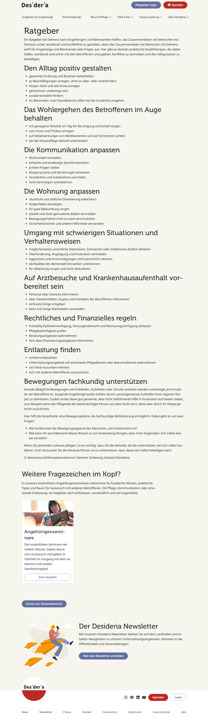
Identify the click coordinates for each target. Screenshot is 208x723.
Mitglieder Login (146, 5)
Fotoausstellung (149, 17)
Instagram (126, 697)
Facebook (132, 697)
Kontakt (86, 712)
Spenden (158, 697)
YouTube (144, 697)
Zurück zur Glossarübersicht (44, 604)
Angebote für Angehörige (37, 17)
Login (178, 697)
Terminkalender (71, 17)
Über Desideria (177, 17)
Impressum (135, 712)
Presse (67, 712)
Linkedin (138, 697)
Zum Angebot (48, 577)
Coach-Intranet (161, 712)
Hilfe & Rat (123, 17)
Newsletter (45, 712)
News (25, 712)
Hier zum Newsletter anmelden (103, 656)
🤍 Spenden (175, 5)
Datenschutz (109, 712)
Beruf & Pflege (99, 17)
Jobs (183, 712)
